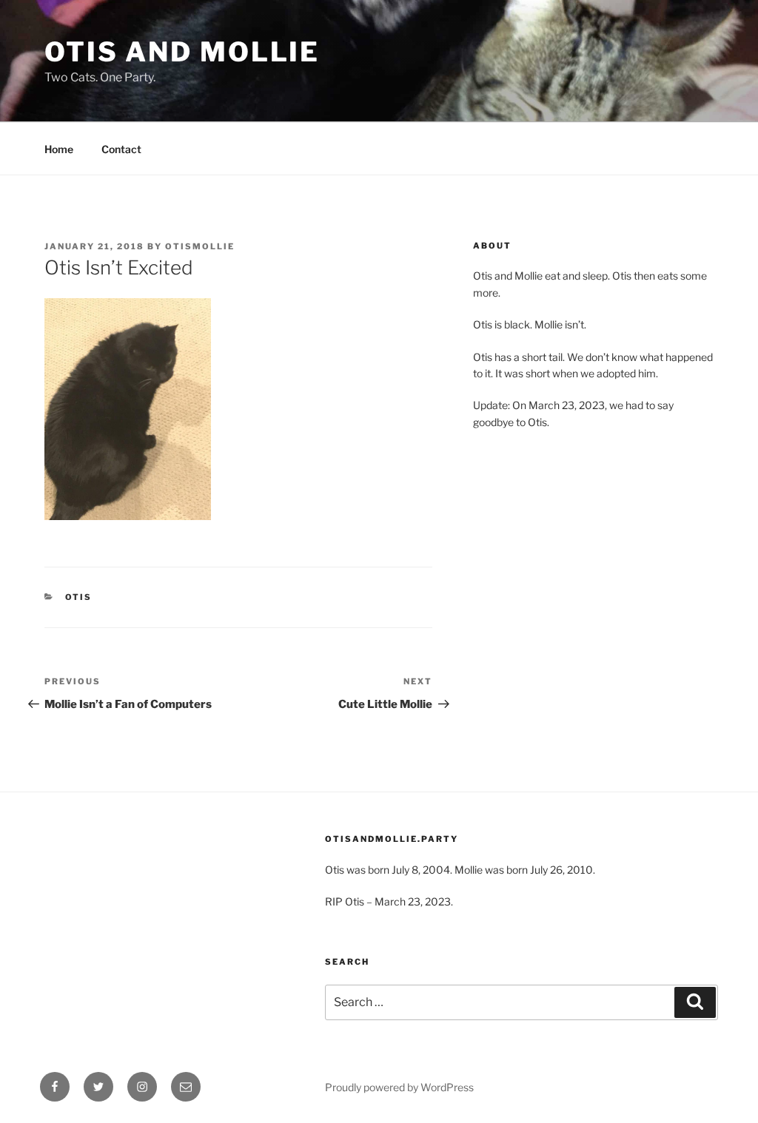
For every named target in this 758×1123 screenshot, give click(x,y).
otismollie (200, 246)
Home (58, 149)
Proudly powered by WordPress (399, 1087)
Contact (121, 149)
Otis (79, 597)
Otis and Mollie (182, 52)
